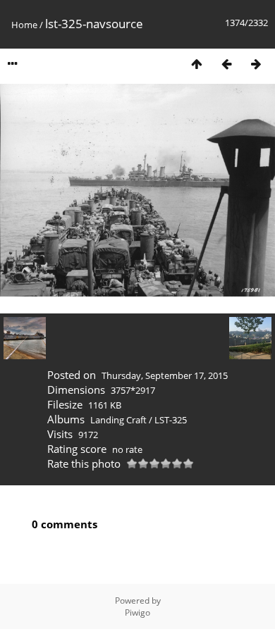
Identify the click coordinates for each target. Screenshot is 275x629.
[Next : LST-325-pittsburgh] (256, 64)
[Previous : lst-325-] (226, 64)
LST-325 (170, 419)
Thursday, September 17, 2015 (165, 375)
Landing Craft (118, 419)
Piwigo (137, 612)
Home (24, 24)
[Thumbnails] (197, 64)
